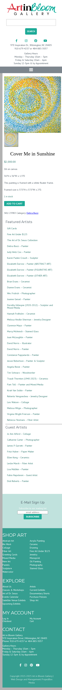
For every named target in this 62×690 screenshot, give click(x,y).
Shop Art (34, 600)
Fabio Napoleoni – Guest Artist (22, 475)
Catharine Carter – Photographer (23, 439)
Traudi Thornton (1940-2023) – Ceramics (27, 378)
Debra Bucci (32, 213)
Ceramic (34, 544)
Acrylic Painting (37, 540)
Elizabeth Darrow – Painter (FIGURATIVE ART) (29, 269)
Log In (5, 618)
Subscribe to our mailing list (32, 508)
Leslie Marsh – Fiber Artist (20, 463)
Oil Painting (35, 561)
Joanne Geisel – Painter (18, 299)
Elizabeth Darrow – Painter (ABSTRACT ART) (29, 263)
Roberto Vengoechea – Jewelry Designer (27, 396)
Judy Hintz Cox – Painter (19, 252)
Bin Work (6, 544)
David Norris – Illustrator (19, 343)
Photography (36, 564)
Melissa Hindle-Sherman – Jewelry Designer (29, 319)
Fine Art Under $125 (17, 234)
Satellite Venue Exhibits (14, 600)
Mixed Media (8, 558)
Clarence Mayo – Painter (19, 325)
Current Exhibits (37, 590)
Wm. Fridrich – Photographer (21, 293)
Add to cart (14, 203)
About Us (6, 586)
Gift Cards (12, 228)
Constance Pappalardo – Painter (23, 355)
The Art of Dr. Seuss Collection (22, 240)
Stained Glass (36, 568)
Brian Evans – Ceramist (18, 281)
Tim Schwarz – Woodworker (21, 372)
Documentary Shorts (40, 593)
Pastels (6, 564)
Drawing (34, 547)
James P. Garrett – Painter (19, 445)
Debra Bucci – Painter (17, 246)
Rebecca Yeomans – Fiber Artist (22, 419)
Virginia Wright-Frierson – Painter (23, 414)
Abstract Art (8, 540)
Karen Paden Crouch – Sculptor (22, 257)
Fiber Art (6, 551)
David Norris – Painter (18, 349)
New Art (6, 561)
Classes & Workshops (13, 590)
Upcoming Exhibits (11, 603)
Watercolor (7, 571)
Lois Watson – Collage (18, 402)
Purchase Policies (38, 596)
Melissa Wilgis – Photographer (22, 408)
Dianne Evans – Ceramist (19, 287)
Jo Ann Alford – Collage (19, 433)
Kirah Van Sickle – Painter (19, 390)
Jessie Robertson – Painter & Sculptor (26, 360)
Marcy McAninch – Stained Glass (23, 331)
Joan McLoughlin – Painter (20, 337)
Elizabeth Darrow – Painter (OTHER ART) (27, 275)
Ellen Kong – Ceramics (18, 457)
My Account (35, 618)
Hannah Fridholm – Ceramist (21, 313)
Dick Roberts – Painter (18, 481)
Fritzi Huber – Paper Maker (20, 451)
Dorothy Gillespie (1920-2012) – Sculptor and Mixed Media (30, 306)
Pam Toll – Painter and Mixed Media (25, 384)
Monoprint (35, 558)
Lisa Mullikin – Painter (18, 469)
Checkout (6, 621)
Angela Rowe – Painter (18, 366)
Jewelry (33, 554)
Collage (6, 547)
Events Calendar (10, 596)
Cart (32, 621)
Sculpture (7, 568)
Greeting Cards (9, 554)
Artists (33, 586)
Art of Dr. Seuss (10, 593)
